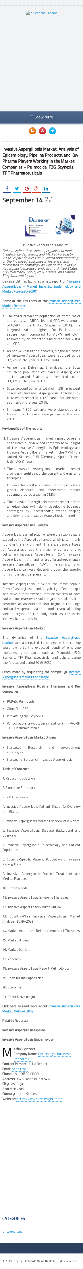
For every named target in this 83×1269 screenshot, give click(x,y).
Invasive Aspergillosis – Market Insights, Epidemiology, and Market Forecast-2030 (41, 286)
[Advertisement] (41, 62)
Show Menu (44, 117)
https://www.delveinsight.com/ (39, 1098)
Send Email (20, 1068)
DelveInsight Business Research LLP (42, 1056)
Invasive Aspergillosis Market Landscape (41, 674)
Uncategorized (12, 1231)
